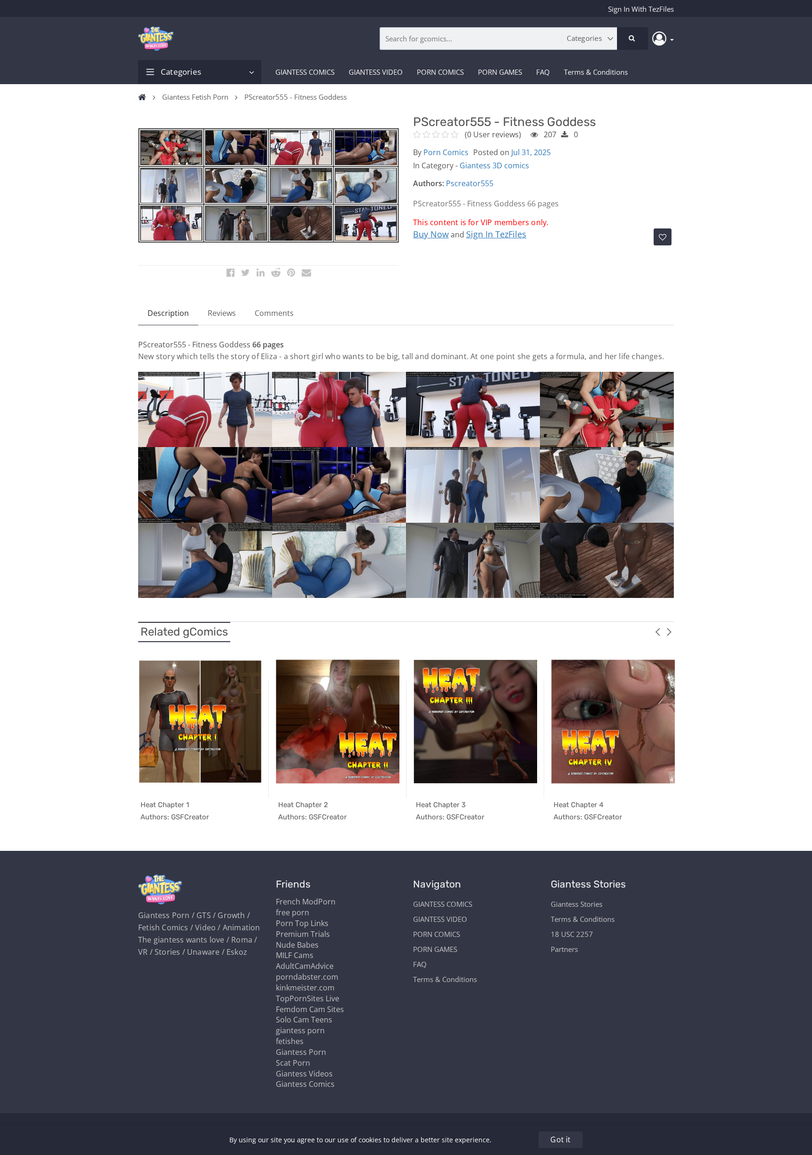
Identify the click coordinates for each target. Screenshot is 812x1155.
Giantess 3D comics (494, 165)
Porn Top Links (302, 923)
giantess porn (300, 1030)
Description (168, 313)
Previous (657, 631)
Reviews (222, 313)
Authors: (428, 183)
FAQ (543, 72)
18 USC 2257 (572, 934)
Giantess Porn (301, 1052)
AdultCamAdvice (305, 966)
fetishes (290, 1041)
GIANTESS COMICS (305, 72)
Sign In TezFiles (496, 234)
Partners (564, 949)
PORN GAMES (500, 72)
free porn (292, 912)
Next (669, 631)
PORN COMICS (440, 72)
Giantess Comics (305, 1084)
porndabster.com (307, 977)
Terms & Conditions (596, 72)
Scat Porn (293, 1063)
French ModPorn (306, 901)
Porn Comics (445, 152)
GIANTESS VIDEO (376, 72)
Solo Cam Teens (304, 1019)
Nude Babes (297, 945)
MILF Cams (294, 955)
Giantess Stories (576, 904)
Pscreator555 (469, 183)
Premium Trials (303, 934)
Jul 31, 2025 (531, 152)
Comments (274, 313)
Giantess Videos (304, 1074)
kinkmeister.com (305, 987)
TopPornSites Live (307, 998)
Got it (560, 1139)
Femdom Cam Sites (310, 1009)
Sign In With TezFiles (641, 9)
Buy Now (431, 234)
